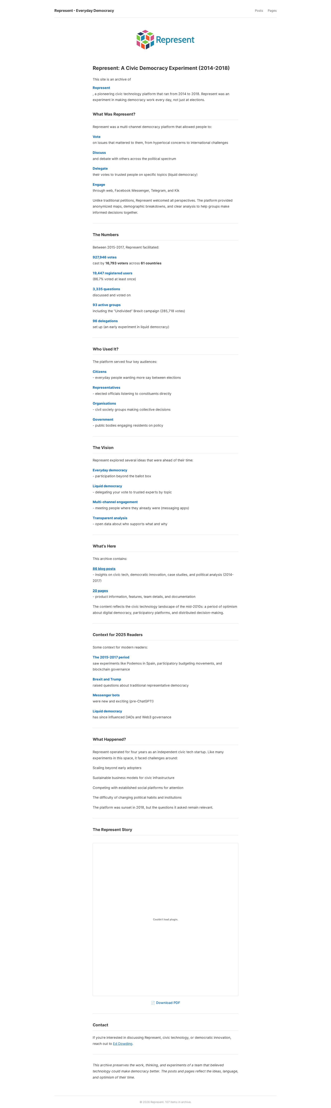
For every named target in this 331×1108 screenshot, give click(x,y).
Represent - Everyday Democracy (84, 10)
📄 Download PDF (165, 1003)
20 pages (100, 591)
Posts (259, 10)
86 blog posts (104, 569)
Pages (272, 10)
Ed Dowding (122, 1044)
